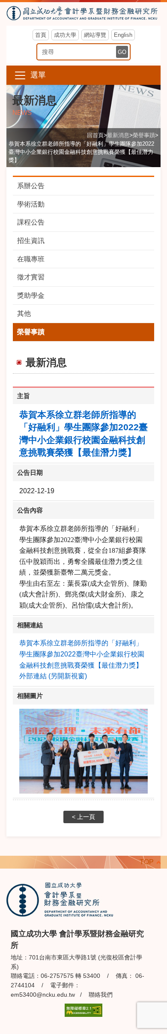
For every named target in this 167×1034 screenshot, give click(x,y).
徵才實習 (31, 277)
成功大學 (65, 35)
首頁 (40, 35)
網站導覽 (95, 35)
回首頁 (95, 135)
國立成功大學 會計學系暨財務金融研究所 (83, 14)
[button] (83, 75)
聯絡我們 (101, 994)
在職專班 (31, 259)
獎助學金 (31, 295)
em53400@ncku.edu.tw (43, 994)
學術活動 (31, 204)
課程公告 (31, 222)
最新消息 (118, 135)
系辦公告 (31, 185)
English (123, 35)
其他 (24, 313)
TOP (147, 862)
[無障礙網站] (83, 1009)
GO (122, 52)
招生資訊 (31, 240)
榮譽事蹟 (144, 135)
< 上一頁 (83, 817)
